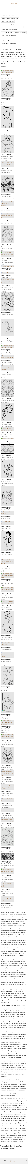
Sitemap (15, 1160)
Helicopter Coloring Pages (20, 32)
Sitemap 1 (19, 1160)
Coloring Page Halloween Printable (9, 29)
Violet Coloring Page (18, 26)
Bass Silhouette (19, 38)
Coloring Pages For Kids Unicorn (9, 35)
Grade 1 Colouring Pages (7, 26)
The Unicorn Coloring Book (7, 32)
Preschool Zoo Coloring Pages (8, 12)
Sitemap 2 (24, 1160)
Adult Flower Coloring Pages (8, 21)
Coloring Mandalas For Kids (8, 15)
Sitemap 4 (16, 1161)
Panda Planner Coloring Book (8, 38)
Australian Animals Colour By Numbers (10, 18)
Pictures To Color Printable (14, 50)
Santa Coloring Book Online (8, 40)
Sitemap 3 (11, 1161)
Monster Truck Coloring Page (8, 24)
